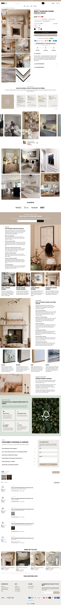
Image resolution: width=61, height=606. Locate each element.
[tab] (57, 482)
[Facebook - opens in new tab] (7, 597)
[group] (6, 472)
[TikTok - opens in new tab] (13, 597)
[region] (37, 101)
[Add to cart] (37, 143)
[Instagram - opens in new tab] (9, 597)
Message (40, 456)
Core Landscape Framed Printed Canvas (52, 567)
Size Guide (55, 23)
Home (2, 8)
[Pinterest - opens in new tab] (11, 597)
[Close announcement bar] (60, 0)
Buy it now (45, 35)
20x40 (36, 25)
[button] (29, 3)
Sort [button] (2, 482)
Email (40, 452)
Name (40, 448)
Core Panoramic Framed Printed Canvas (8, 567)
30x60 (39, 25)
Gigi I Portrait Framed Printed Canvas (37, 567)
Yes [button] (19, 501)
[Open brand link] (18, 207)
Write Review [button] (56, 472)
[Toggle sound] (37, 138)
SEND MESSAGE (48, 464)
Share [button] (23, 501)
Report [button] (21, 501)
